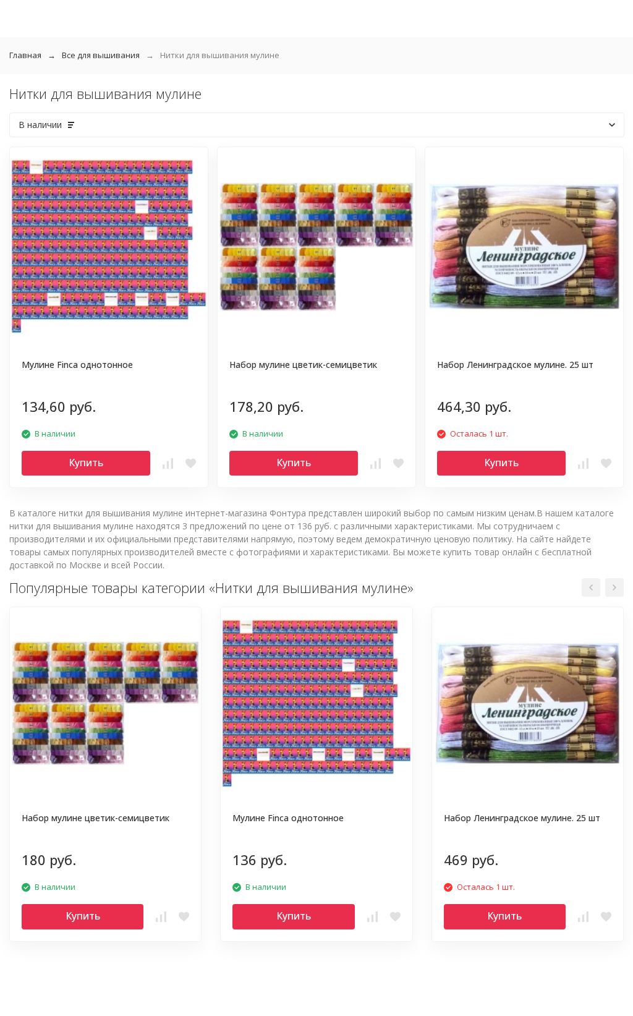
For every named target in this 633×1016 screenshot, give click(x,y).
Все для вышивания (101, 55)
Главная (25, 55)
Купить (86, 462)
